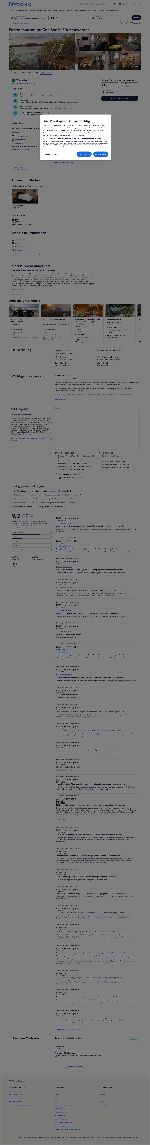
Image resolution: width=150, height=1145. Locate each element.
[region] (75, 137)
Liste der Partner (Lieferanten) (53, 147)
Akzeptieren (100, 154)
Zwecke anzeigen (51, 154)
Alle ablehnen (84, 154)
